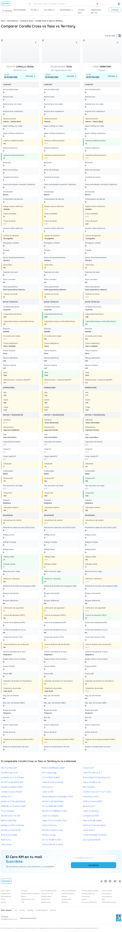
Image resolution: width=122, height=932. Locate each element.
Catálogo (115, 10)
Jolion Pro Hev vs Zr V (92, 772)
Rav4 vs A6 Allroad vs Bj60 (53, 768)
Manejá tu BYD (66, 899)
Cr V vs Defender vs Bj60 (52, 806)
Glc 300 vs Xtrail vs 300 (11, 830)
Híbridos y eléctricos (88, 893)
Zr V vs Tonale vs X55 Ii (52, 839)
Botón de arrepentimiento (28, 918)
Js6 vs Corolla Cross (92, 782)
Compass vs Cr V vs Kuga (12, 777)
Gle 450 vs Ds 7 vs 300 (10, 815)
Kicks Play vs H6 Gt (91, 796)
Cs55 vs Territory (49, 825)
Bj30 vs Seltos (89, 787)
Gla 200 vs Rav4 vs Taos (52, 830)
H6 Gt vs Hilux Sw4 (9, 768)
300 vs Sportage (49, 772)
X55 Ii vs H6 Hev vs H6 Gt (52, 844)
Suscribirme (94, 865)
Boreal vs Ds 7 (89, 806)
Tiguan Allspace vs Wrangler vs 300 (57, 796)
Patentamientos (46, 896)
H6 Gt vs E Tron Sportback (94, 825)
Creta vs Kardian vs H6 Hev (95, 835)
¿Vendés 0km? (46, 899)
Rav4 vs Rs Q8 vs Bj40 (92, 820)
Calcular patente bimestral (90, 891)
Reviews (23, 896)
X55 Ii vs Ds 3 (47, 787)
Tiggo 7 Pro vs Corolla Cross (54, 820)
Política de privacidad (109, 902)
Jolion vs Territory (91, 811)
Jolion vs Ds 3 (89, 830)
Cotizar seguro (5, 891)
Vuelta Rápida (41, 910)
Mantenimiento (6, 893)
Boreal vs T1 (6, 796)
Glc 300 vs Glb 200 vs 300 (12, 782)
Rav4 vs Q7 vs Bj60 (9, 835)
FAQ (22, 902)
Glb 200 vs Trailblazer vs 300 (54, 811)
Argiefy (30, 910)
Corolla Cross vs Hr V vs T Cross (97, 792)
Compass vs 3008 (91, 815)
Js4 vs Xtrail (6, 844)
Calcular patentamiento (48, 891)
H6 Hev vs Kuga (49, 835)
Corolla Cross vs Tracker (11, 792)
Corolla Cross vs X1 (9, 772)
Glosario (84, 899)
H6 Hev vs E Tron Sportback (13, 801)
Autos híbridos (106, 893)
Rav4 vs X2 (5, 839)
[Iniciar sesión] (119, 4)
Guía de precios (107, 896)
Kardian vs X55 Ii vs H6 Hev (12, 825)
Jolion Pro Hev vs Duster (52, 782)
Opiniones (64, 902)
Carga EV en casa (47, 893)
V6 (16, 910)
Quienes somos (46, 902)
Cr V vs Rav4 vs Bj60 (51, 777)
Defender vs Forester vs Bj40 (13, 806)
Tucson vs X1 (88, 768)
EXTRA (22, 910)
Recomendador (20, 10)
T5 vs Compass (7, 811)
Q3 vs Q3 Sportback (92, 839)
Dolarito (53, 910)
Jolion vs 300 (47, 792)
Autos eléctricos (6, 896)
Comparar (24, 891)
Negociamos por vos (27, 899)
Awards (3, 902)
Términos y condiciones (89, 902)
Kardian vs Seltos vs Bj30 (12, 787)
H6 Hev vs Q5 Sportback (52, 801)
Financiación (86, 896)
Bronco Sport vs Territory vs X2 (96, 777)
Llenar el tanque (107, 891)
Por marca (48, 10)
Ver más (29, 76)
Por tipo (34, 10)
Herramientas (65, 10)
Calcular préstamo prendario (30, 893)
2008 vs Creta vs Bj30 (92, 801)
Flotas (3, 899)
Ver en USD (110, 36)
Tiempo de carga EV (67, 893)
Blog (103, 899)
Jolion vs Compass (50, 815)
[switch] (118, 35)
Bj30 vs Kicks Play (8, 820)
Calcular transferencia (68, 891)
